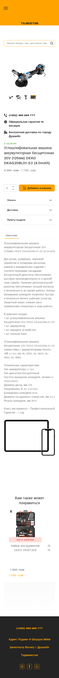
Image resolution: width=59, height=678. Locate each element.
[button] (52, 43)
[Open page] (29, 11)
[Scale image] (27, 435)
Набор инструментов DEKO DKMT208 (25, 548)
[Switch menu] (5, 8)
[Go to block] (29, 598)
